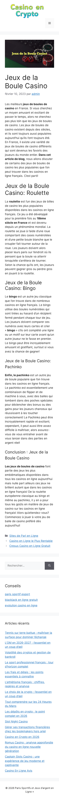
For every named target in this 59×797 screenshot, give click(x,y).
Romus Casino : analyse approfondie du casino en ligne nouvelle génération (29, 747)
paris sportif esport (17, 594)
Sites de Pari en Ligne (23, 535)
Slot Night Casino (16, 721)
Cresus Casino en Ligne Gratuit (29, 546)
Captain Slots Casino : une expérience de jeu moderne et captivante (24, 761)
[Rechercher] (49, 566)
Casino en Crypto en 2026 (22, 737)
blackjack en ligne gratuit (21, 599)
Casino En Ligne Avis (18, 770)
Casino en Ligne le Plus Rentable (31, 541)
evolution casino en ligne (21, 605)
